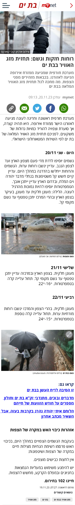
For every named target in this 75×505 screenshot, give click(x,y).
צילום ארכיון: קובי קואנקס (15, 52)
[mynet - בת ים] (37, 8)
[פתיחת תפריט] (6, 5)
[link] (50, 108)
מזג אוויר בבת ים (62, 499)
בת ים (45, 499)
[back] (71, 5)
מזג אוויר (32, 499)
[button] (37, 233)
